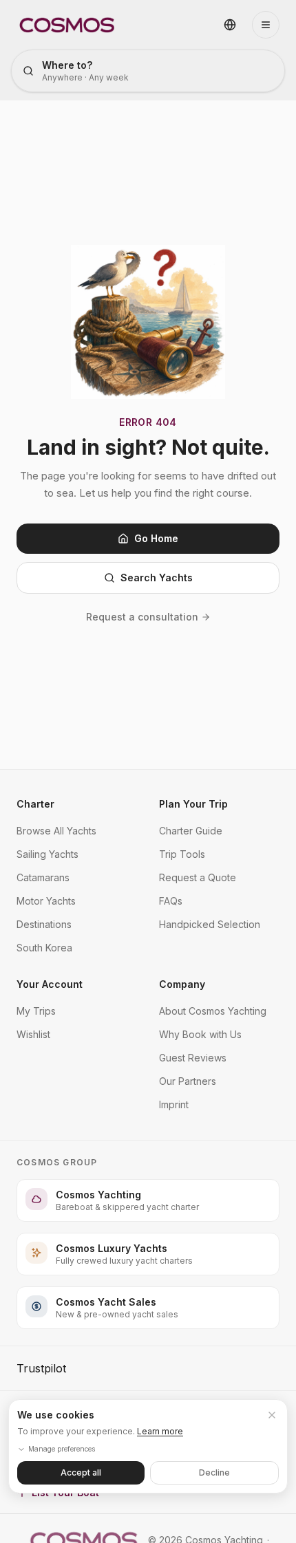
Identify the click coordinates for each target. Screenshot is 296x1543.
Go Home (156, 538)
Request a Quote (197, 877)
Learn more (160, 1431)
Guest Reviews (192, 1058)
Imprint (174, 1104)
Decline (214, 1472)
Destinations (44, 924)
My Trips (36, 1011)
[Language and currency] (230, 25)
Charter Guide (190, 831)
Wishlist (33, 1034)
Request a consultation (142, 617)
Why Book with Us (200, 1034)
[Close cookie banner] (272, 1415)
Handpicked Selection (209, 924)
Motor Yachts (46, 901)
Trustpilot (41, 1368)
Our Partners (187, 1081)
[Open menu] (265, 25)
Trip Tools (182, 854)
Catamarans (43, 877)
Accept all (81, 1472)
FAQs (170, 901)
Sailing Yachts (47, 854)
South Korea (44, 947)
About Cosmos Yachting (212, 1011)
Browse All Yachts (56, 831)
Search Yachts (156, 577)
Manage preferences (61, 1449)
